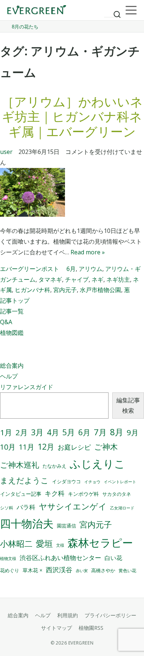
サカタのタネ (116, 494)
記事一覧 (12, 311)
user (6, 152)
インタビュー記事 (20, 494)
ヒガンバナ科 (32, 290)
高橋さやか (103, 570)
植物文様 (8, 558)
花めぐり (9, 570)
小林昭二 (16, 543)
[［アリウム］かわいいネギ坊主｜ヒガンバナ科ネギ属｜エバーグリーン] (72, 194)
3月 (37, 432)
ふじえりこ (97, 463)
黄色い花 (127, 570)
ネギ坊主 (118, 279)
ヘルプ (9, 376)
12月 (46, 446)
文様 (60, 545)
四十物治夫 (27, 523)
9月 (132, 432)
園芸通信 (66, 525)
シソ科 (6, 508)
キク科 (55, 493)
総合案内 (12, 365)
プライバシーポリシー (110, 615)
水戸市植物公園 (100, 290)
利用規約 (67, 615)
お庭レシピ (74, 447)
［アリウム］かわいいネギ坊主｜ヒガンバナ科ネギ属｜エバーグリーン (72, 116)
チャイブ (77, 279)
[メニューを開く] (131, 10)
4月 (53, 432)
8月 (116, 432)
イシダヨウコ (66, 481)
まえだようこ (24, 480)
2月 (22, 432)
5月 (68, 432)
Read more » (88, 252)
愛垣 (44, 543)
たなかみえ (54, 466)
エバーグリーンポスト (29, 269)
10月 (8, 447)
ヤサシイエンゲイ (73, 506)
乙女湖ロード (122, 508)
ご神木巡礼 (19, 465)
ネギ (97, 279)
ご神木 (106, 447)
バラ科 (26, 507)
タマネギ (50, 279)
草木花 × (32, 570)
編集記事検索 (128, 405)
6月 (71, 269)
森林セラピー (100, 542)
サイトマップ (56, 627)
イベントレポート (120, 481)
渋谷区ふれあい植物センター (60, 557)
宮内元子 (65, 290)
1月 (6, 432)
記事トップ (15, 300)
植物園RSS (91, 627)
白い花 (113, 558)
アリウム (90, 269)
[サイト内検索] (113, 11)
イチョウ (92, 481)
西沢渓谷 (59, 569)
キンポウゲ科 (83, 493)
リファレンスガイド (26, 387)
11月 (26, 447)
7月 (100, 432)
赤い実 (82, 570)
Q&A (6, 322)
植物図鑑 (12, 333)
